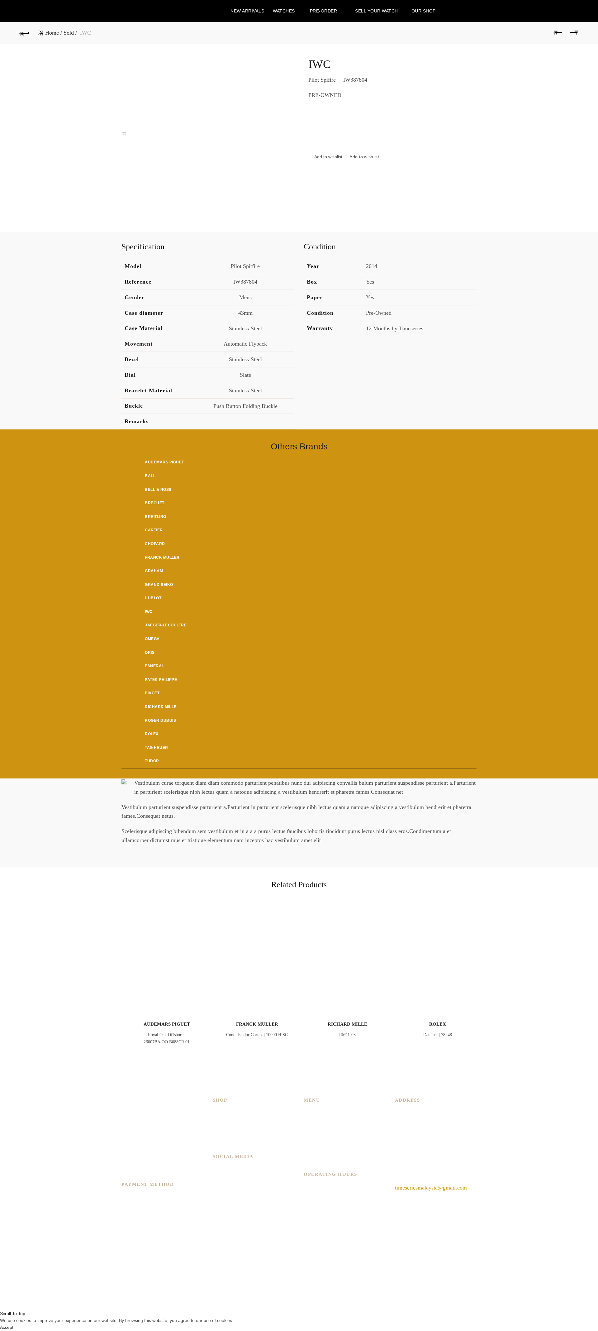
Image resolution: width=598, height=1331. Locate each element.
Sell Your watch (376, 10)
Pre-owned (225, 1139)
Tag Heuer (156, 747)
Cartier (154, 530)
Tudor (152, 761)
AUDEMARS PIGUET (167, 1024)
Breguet (154, 503)
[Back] (24, 32)
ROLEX (437, 1024)
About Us (314, 1121)
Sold (69, 33)
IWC (149, 612)
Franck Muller (162, 557)
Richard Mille (161, 707)
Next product (573, 32)
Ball (150, 476)
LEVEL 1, (406, 1121)
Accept (6, 1327)
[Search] (573, 11)
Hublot (153, 598)
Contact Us (316, 1148)
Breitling (155, 517)
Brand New (226, 1130)
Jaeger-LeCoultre (166, 625)
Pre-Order (323, 10)
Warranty (314, 1157)
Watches (284, 10)
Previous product (558, 32)
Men (218, 1112)
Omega (152, 639)
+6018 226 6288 (413, 1172)
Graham (154, 571)
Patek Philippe (161, 679)
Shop (309, 1139)
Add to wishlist (364, 156)
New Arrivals (247, 10)
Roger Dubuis (160, 720)
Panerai (154, 666)
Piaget (152, 693)
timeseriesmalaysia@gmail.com (431, 1188)
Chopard (155, 544)
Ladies (220, 1121)
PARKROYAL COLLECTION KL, (435, 1112)
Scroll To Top (12, 1313)
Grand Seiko (159, 584)
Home (52, 33)
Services (313, 1130)
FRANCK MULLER (257, 1024)
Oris (149, 652)
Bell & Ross (158, 489)
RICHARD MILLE (347, 1024)
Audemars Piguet (164, 462)
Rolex (152, 734)
